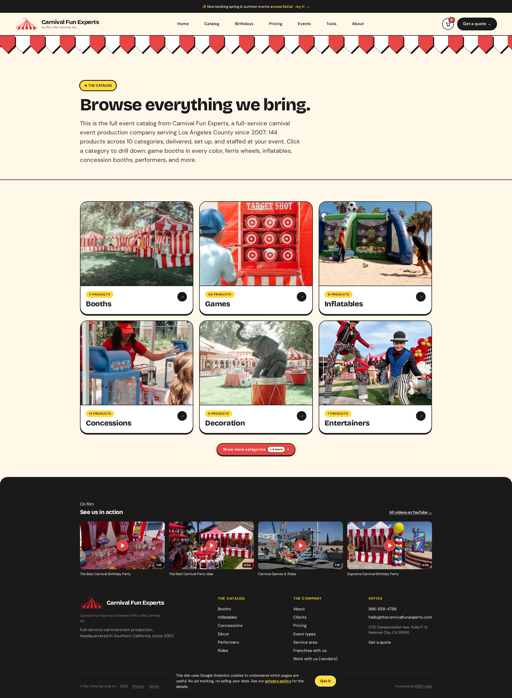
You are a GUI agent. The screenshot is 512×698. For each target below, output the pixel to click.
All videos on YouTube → (410, 512)
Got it (325, 681)
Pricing (275, 23)
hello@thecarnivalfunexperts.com (400, 617)
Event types (304, 634)
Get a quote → (477, 23)
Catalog (211, 23)
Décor (223, 634)
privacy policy (278, 681)
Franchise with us (310, 650)
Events (304, 23)
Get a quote (380, 642)
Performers (228, 642)
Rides (223, 650)
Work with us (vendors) (315, 658)
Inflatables (227, 617)
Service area (305, 642)
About (358, 23)
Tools (331, 23)
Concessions (230, 625)
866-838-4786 (383, 609)
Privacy (138, 686)
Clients (300, 617)
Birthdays (244, 23)
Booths (224, 609)
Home (183, 23)
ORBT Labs (423, 686)
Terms (154, 686)
